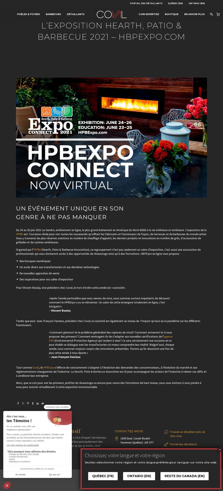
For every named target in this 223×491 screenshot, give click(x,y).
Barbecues (53, 14)
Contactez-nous (129, 431)
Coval (35, 367)
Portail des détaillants (146, 3)
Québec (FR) (103, 476)
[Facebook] (18, 403)
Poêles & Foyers (28, 14)
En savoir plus (194, 14)
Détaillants (76, 14)
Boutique (171, 14)
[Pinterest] (28, 403)
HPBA (19, 234)
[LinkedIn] (37, 403)
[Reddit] (42, 403)
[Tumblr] (33, 403)
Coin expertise (149, 14)
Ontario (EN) (197, 3)
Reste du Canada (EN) (185, 476)
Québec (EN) (175, 3)
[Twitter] (23, 403)
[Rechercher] (211, 14)
